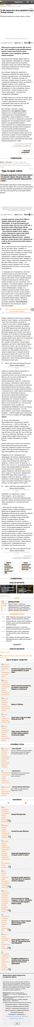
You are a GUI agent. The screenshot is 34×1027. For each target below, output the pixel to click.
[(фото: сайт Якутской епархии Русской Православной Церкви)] (17, 310)
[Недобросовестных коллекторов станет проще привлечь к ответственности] (6, 777)
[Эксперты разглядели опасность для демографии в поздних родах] (6, 670)
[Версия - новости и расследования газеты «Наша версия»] (6, 3)
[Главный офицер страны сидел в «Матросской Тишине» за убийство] (6, 831)
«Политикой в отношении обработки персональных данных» (17, 1017)
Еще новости (17, 644)
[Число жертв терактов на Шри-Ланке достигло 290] (6, 718)
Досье (17, 598)
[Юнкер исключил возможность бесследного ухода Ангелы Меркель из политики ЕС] (6, 687)
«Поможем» (26, 340)
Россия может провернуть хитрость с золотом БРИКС (25, 590)
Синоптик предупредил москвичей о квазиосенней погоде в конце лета (8, 590)
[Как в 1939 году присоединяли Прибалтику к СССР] (6, 791)
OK (17, 1023)
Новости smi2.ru (5, 596)
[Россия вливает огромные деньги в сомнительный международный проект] (6, 704)
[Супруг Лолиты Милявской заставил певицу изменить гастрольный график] (6, 733)
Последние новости (17, 614)
